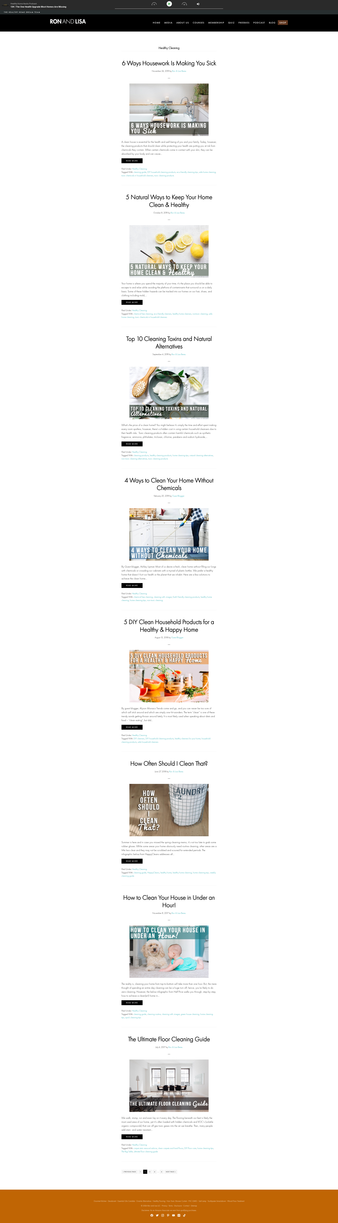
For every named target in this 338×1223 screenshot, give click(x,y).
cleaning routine (154, 1014)
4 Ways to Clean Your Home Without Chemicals (169, 484)
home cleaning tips (181, 455)
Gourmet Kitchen (100, 1201)
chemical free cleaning (143, 313)
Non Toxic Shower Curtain (177, 1201)
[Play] (169, 4)
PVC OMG (193, 1201)
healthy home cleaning (182, 872)
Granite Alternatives (143, 1201)
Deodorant (112, 1201)
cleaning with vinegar (163, 596)
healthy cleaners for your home (188, 738)
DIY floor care (190, 1148)
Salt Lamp (202, 1201)
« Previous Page (129, 1172)
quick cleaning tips (133, 1017)
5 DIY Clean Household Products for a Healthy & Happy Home (169, 625)
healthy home (166, 872)
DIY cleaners (139, 738)
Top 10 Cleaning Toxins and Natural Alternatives (169, 342)
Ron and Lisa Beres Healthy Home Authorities (68, 21)
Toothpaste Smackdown (217, 1201)
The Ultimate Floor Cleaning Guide (169, 1039)
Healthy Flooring (159, 1201)
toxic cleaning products (164, 175)
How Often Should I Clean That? (169, 763)
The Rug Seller (127, 1151)
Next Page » (171, 1172)
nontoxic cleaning (200, 313)
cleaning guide (140, 172)
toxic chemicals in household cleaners (137, 175)
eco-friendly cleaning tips (187, 172)
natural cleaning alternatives (201, 455)
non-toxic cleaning (155, 600)
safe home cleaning (207, 172)
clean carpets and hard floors (170, 1148)
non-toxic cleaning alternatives (134, 458)
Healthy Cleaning (139, 168)
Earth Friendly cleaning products (186, 596)
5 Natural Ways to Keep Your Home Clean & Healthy (169, 201)
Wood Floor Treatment (235, 1201)
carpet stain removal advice (145, 1148)
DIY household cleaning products (161, 172)
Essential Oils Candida (126, 1201)
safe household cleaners (148, 741)
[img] (154, 3)
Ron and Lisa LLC (154, 1205)
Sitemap (194, 1205)
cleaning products (141, 455)
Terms (171, 1205)
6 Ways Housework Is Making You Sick (169, 63)
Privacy (164, 1205)
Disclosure (178, 1205)
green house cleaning (190, 1014)
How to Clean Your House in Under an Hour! (169, 901)
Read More (132, 161)
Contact (186, 1205)
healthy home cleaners (182, 313)
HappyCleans (153, 872)
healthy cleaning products (161, 455)
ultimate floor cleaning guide (146, 1151)
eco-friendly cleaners (163, 313)
